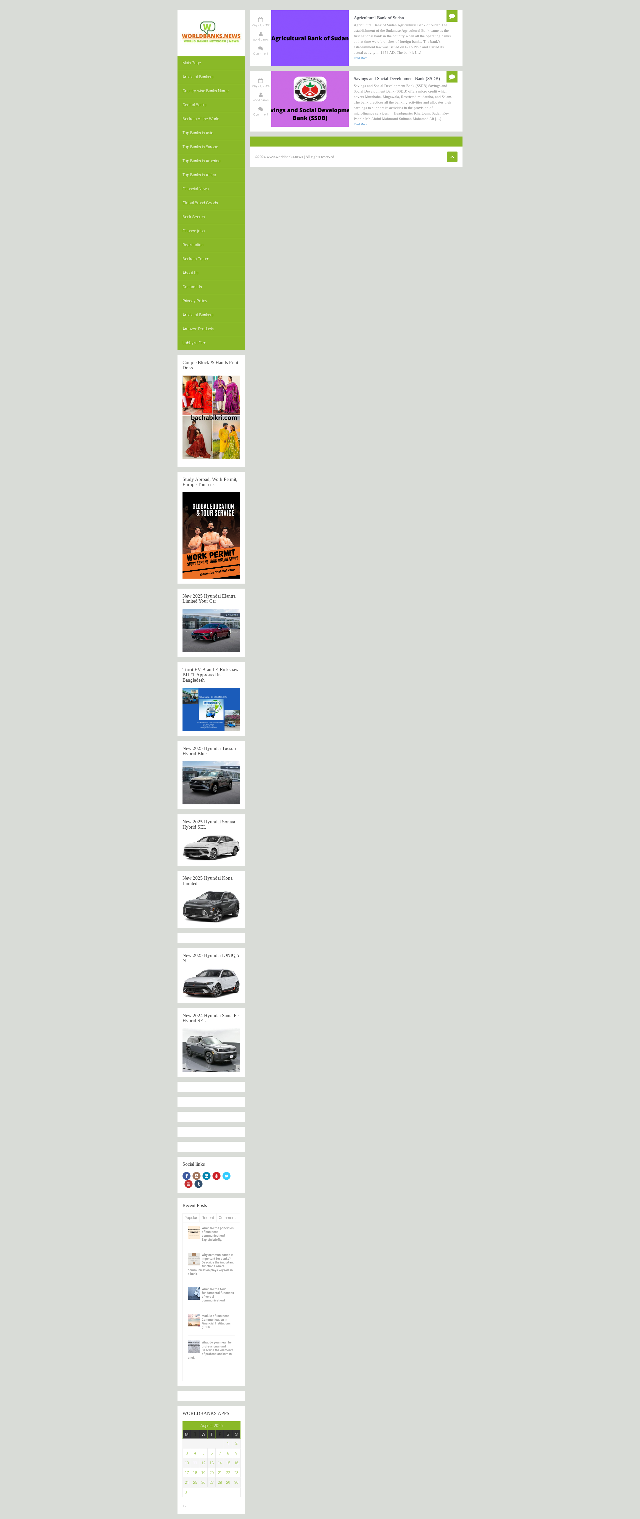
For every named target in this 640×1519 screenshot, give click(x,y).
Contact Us (192, 287)
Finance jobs (193, 231)
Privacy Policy (194, 301)
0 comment (260, 54)
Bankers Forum (195, 259)
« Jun (187, 1505)
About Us (190, 273)
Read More (360, 58)
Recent (208, 1217)
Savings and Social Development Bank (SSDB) (397, 78)
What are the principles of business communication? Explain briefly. (218, 1233)
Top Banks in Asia (197, 133)
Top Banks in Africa (199, 175)
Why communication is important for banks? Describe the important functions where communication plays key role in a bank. (211, 1264)
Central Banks (194, 105)
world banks (261, 39)
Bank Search (193, 217)
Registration (193, 245)
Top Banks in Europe (200, 147)
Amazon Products (198, 329)
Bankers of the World (200, 119)
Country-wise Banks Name (205, 91)
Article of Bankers (198, 77)
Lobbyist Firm (194, 343)
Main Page (191, 63)
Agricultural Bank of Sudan (379, 17)
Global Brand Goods (200, 203)
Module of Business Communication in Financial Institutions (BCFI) (216, 1321)
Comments (228, 1217)
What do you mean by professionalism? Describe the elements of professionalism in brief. (211, 1350)
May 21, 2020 (261, 25)
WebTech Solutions (384, 157)
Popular (190, 1217)
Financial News (195, 189)
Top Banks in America (201, 161)
